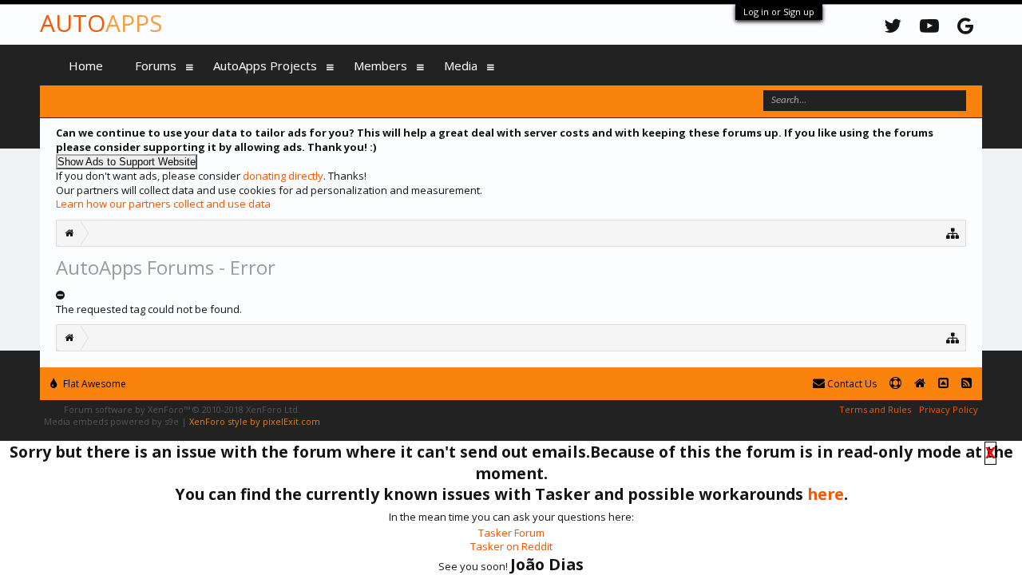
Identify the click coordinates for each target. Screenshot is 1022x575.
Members (380, 65)
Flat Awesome (93, 384)
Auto (101, 22)
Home (86, 65)
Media (460, 65)
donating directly (283, 176)
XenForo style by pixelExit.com (254, 421)
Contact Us (851, 384)
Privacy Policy (948, 409)
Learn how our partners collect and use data (163, 203)
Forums (155, 65)
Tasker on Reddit (511, 546)
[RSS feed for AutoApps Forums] (966, 384)
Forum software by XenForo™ (182, 409)
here (825, 494)
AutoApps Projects (265, 65)
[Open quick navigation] (953, 232)
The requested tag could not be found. (149, 309)
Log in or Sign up (778, 12)
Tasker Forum (511, 532)
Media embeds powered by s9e (111, 421)
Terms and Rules (875, 409)
